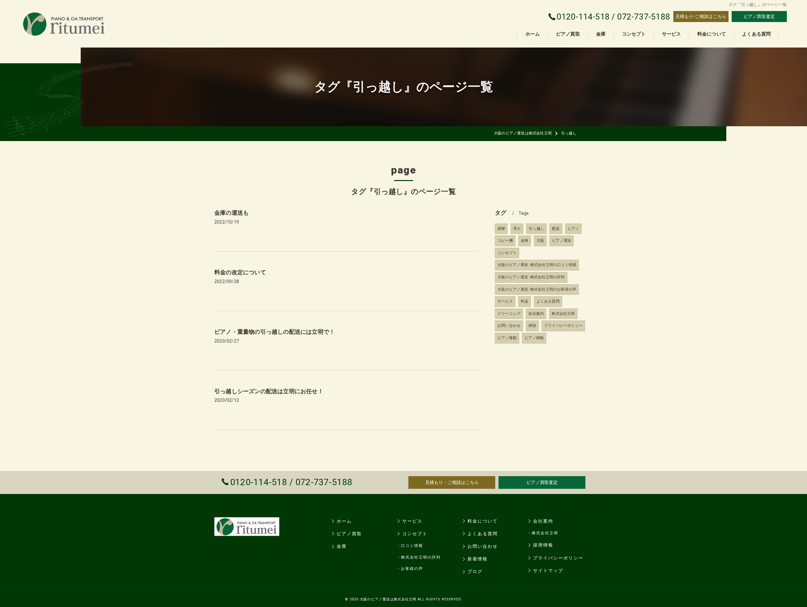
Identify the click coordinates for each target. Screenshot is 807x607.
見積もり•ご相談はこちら (701, 16)
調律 (501, 228)
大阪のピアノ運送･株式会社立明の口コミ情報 (536, 265)
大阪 (540, 240)
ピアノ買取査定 (759, 16)
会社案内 (536, 313)
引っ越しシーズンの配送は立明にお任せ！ (268, 391)
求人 (517, 228)
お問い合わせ (508, 325)
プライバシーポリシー (563, 325)
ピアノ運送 (561, 240)
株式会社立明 (563, 313)
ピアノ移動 (507, 338)
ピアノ (573, 228)
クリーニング (508, 313)
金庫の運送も (231, 212)
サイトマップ (548, 570)
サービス (505, 301)
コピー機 (505, 240)
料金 (524, 301)
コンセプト (507, 253)
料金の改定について (240, 272)
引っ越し (536, 228)
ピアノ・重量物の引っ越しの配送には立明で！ (274, 331)
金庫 (524, 240)
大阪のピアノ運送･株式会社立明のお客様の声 (536, 289)
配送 (556, 228)
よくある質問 (548, 301)
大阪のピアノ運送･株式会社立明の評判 (531, 277)
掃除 (532, 325)
